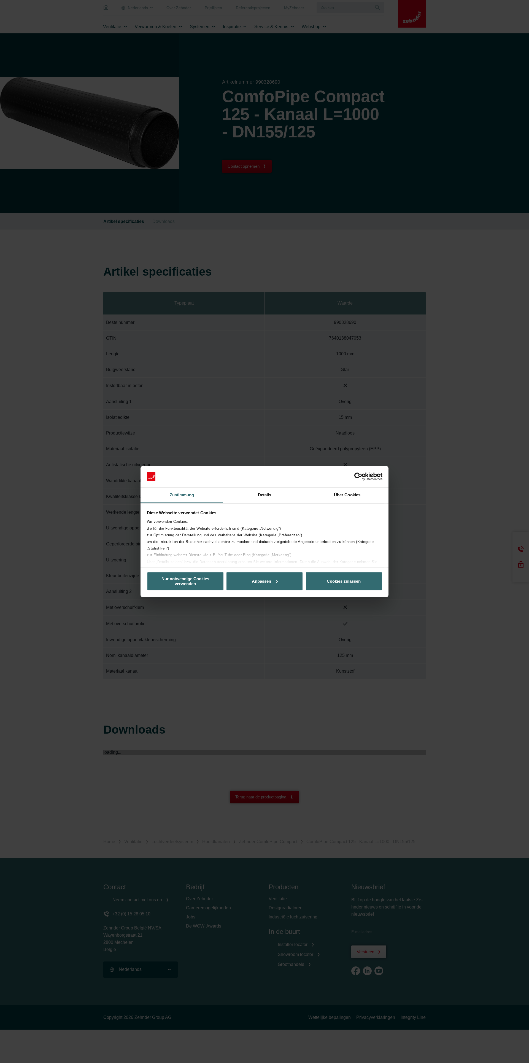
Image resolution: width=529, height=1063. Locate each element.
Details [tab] (264, 494)
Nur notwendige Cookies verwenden (185, 581)
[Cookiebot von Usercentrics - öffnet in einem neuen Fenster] (358, 476)
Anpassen (261, 581)
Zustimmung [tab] (182, 494)
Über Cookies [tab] (347, 494)
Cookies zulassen (344, 581)
